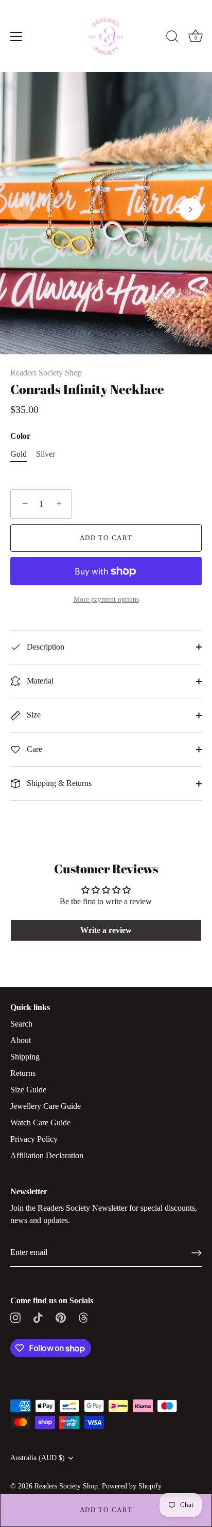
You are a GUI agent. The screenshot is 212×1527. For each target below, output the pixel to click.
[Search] (172, 38)
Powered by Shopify (132, 1486)
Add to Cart (106, 1510)
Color (20, 436)
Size (33, 714)
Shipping (25, 1056)
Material (39, 680)
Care (33, 749)
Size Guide (28, 1089)
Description (44, 646)
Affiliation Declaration (46, 1155)
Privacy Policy (34, 1139)
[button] (21, 209)
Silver (45, 454)
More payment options (106, 599)
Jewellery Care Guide (45, 1106)
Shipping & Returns (58, 783)
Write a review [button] (106, 930)
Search (21, 1023)
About (20, 1040)
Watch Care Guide (40, 1122)
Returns (23, 1073)
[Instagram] (15, 1317)
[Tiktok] (38, 1317)
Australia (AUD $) (37, 1458)
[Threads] (83, 1317)
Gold (18, 454)
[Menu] (16, 36)
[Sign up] (196, 1253)
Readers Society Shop (46, 372)
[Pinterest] (61, 1317)
